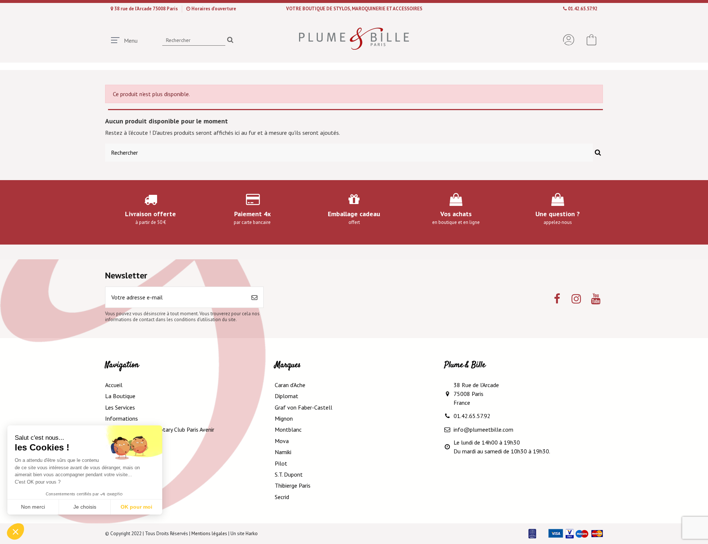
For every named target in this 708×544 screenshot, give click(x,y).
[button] (15, 531)
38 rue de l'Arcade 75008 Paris (146, 9)
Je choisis (84, 507)
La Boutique (120, 396)
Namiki (283, 452)
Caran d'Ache (290, 385)
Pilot (281, 463)
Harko (252, 533)
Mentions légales (209, 533)
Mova (282, 441)
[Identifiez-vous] (568, 39)
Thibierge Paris (292, 485)
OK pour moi (136, 507)
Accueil (113, 385)
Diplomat (286, 396)
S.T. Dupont (289, 474)
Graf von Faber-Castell (303, 407)
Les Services (120, 407)
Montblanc (288, 429)
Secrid (282, 497)
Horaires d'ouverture (213, 9)
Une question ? (557, 214)
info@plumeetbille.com (483, 429)
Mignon (284, 418)
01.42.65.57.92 (582, 9)
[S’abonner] (254, 297)
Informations (121, 418)
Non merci (33, 507)
